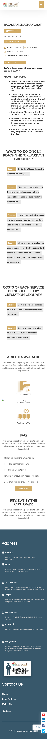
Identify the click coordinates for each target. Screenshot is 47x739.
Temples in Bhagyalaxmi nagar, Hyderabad (22, 476)
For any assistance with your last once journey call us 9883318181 (25, 257)
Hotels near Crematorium (15, 470)
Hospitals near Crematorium (16, 464)
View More (23, 488)
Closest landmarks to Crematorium (19, 458)
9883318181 (13, 31)
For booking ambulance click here (26, 89)
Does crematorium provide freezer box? (21, 482)
